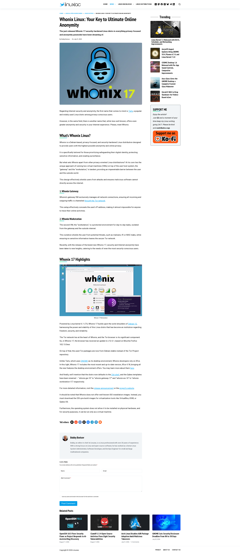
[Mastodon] (159, 4)
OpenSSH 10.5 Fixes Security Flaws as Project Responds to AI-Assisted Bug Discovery (73, 536)
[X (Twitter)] (156, 4)
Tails (130, 111)
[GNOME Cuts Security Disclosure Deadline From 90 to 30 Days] (166, 522)
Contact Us (176, 550)
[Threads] (165, 4)
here (132, 368)
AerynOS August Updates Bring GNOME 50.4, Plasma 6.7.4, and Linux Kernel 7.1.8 (170, 53)
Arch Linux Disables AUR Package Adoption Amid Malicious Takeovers (135, 536)
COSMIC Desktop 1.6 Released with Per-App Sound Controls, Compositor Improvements (170, 67)
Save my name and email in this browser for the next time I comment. (80, 496)
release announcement (104, 388)
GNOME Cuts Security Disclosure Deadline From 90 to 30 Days (165, 535)
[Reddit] (76, 422)
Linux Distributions (144, 4)
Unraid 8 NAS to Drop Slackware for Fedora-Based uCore (170, 95)
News (112, 4)
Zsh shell (115, 374)
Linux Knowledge (125, 4)
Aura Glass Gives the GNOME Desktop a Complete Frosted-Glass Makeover (169, 82)
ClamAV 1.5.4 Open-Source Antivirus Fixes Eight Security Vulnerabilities (102, 536)
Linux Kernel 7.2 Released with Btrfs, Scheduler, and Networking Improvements (165, 41)
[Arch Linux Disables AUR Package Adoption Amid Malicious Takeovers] (135, 522)
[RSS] (174, 4)
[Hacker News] (100, 422)
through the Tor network (95, 201)
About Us (166, 550)
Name (63, 471)
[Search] (179, 4)
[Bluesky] (168, 4)
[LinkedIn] (96, 422)
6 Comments (135, 542)
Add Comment (66, 478)
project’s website (126, 388)
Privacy (158, 550)
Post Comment (68, 503)
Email (104, 471)
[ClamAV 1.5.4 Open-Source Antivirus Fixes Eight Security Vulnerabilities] (104, 522)
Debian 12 (132, 324)
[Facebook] (162, 4)
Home (105, 4)
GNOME (84, 361)
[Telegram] (171, 4)
